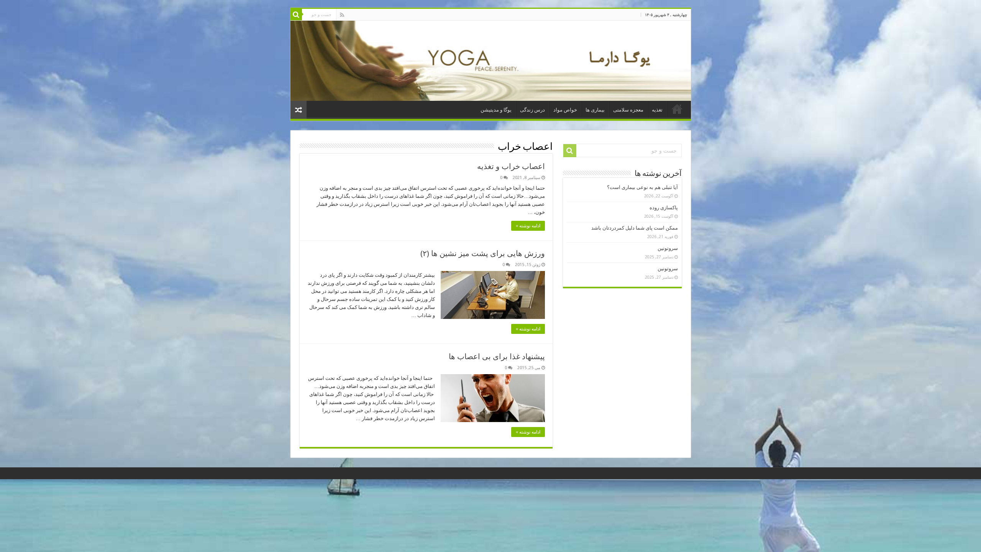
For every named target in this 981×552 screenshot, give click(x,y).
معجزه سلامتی (628, 110)
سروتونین (668, 248)
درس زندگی (532, 110)
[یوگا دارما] (490, 61)
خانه (677, 109)
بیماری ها (595, 110)
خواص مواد (565, 110)
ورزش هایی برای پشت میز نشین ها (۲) (482, 253)
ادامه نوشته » (528, 225)
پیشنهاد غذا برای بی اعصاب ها (497, 356)
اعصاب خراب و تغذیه (511, 166)
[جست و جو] (296, 14)
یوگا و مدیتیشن (496, 110)
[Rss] (342, 15)
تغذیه (657, 110)
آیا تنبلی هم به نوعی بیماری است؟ (642, 187)
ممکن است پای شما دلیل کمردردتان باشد (634, 228)
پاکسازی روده (664, 207)
